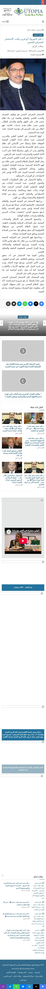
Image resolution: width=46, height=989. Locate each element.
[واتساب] (25, 303)
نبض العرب (23, 980)
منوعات (30, 972)
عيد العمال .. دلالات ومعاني (23, 587)
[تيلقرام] (19, 303)
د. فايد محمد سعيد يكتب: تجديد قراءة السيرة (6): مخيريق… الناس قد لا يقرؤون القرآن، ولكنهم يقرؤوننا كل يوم (16, 885)
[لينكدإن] (29, 986)
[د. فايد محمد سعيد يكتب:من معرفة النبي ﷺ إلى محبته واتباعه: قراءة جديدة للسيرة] (12, 418)
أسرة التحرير (7, 976)
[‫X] (36, 303)
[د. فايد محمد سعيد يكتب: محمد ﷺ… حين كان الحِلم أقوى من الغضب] (37, 906)
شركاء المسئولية (28, 976)
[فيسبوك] (41, 303)
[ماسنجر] (30, 303)
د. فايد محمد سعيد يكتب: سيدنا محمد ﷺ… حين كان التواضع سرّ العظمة (35, 428)
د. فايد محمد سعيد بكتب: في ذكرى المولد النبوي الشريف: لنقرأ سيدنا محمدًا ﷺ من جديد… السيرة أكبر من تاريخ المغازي (34, 480)
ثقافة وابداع (39, 976)
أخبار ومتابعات (21, 972)
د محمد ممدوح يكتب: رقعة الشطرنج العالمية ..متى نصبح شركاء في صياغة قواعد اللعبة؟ (23, 325)
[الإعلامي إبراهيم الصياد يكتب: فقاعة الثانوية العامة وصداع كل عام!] (12, 442)
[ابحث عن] (43, 21)
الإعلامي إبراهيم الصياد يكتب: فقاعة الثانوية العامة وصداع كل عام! (12, 453)
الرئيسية (39, 30)
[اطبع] (8, 303)
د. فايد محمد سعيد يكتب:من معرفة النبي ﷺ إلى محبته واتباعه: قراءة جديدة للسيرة (12, 428)
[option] (23, 323)
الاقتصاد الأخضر (11, 972)
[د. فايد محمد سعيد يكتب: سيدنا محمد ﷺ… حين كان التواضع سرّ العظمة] (34, 418)
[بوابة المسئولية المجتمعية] (23, 11)
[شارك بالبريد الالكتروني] (13, 303)
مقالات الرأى (31, 30)
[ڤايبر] (3, 986)
